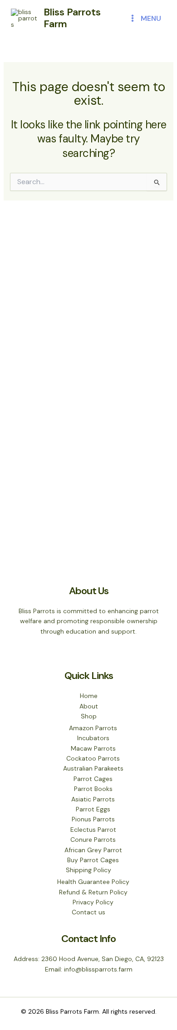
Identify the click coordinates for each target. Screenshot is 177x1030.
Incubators (93, 738)
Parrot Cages (93, 779)
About (88, 706)
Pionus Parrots (93, 819)
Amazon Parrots (93, 728)
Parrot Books (93, 789)
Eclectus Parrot (93, 829)
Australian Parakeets (93, 768)
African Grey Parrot (93, 850)
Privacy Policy (93, 902)
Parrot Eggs (93, 809)
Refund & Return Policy (93, 892)
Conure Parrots (93, 839)
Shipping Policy (88, 870)
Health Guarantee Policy (93, 882)
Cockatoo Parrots (93, 758)
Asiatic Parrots (93, 799)
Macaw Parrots (93, 748)
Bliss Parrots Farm (72, 17)
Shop (89, 716)
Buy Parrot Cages (93, 860)
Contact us (88, 912)
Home (89, 696)
